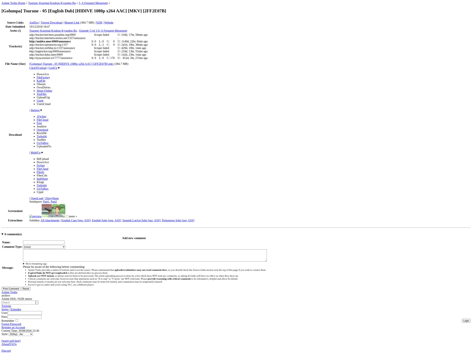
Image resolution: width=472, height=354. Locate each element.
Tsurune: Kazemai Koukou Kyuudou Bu (52, 3)
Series (4, 309)
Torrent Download (51, 22)
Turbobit (42, 136)
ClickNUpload (37, 67)
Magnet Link (71, 22)
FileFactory (43, 77)
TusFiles (41, 94)
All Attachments (50, 220)
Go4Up (52, 67)
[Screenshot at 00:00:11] (35, 216)
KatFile (41, 80)
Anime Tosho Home (13, 3)
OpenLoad (37, 198)
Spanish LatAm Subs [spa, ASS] (141, 220)
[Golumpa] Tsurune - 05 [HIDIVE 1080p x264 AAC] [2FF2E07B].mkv (71, 63)
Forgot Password (11, 324)
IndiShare (42, 178)
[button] (67, 216)
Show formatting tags (36, 263)
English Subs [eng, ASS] (106, 220)
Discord (6, 350)
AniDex (34, 22)
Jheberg (35, 110)
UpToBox (42, 143)
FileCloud (42, 119)
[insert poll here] (10, 340)
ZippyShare (52, 198)
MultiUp (36, 152)
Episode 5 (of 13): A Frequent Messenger (103, 30)
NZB (99, 22)
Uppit (40, 100)
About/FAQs (9, 344)
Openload (42, 129)
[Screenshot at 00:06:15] (53, 216)
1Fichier (41, 116)
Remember (8, 320)
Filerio (40, 172)
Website (108, 22)
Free (39, 123)
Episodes (16, 309)
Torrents (6, 306)
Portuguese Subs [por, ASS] (178, 220)
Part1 (46, 201)
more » (73, 216)
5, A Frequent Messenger (93, 3)
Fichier (41, 165)
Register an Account (13, 327)
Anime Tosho (9, 292)
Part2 (54, 201)
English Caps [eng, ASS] (76, 220)
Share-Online (44, 90)
